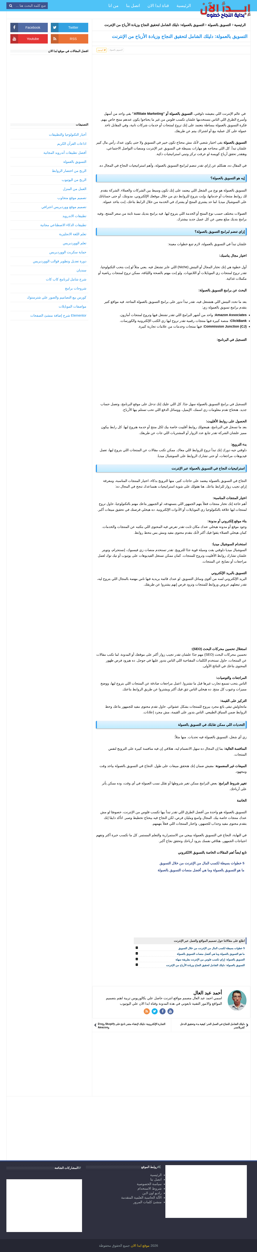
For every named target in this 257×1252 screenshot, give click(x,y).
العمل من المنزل (74, 189)
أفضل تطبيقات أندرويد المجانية (64, 153)
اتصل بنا (156, 1179)
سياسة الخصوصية (149, 1184)
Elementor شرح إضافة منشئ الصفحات (58, 315)
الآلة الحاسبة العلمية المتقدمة (141, 1197)
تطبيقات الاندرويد (74, 216)
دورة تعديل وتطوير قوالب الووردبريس (59, 261)
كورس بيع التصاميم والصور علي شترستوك (56, 297)
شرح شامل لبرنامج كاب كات (66, 279)
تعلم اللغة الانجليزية (72, 234)
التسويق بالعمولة (219, 25)
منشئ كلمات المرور (147, 1202)
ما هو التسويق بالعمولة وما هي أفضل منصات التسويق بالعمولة (201, 870)
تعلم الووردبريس (74, 243)
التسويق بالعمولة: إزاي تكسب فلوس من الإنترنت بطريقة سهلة (210, 959)
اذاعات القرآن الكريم (71, 143)
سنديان (81, 270)
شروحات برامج (75, 288)
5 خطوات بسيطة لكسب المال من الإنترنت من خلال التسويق (202, 863)
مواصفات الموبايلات (72, 306)
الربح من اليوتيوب (74, 180)
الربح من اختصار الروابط (69, 171)
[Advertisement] (171, 84)
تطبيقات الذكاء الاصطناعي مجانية (63, 225)
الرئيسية (240, 25)
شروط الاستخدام (150, 1188)
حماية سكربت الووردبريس (67, 252)
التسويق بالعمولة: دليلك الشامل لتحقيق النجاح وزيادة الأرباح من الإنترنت (205, 965)
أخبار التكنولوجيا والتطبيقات (67, 134)
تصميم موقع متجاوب (71, 198)
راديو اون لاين (152, 1193)
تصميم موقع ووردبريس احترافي (63, 207)
